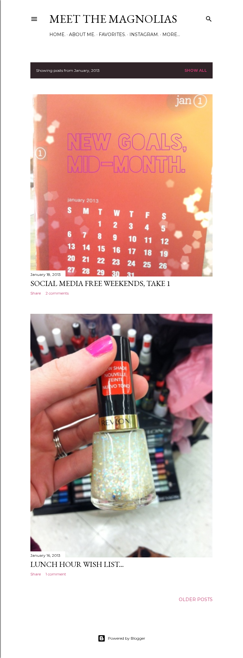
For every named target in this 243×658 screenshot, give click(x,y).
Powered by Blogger (126, 638)
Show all (195, 70)
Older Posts (196, 599)
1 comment (56, 574)
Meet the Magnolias (113, 18)
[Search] (209, 17)
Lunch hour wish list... (77, 564)
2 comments (57, 293)
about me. (82, 34)
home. (57, 34)
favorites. (112, 34)
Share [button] (35, 293)
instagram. (144, 34)
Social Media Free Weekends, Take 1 (100, 283)
